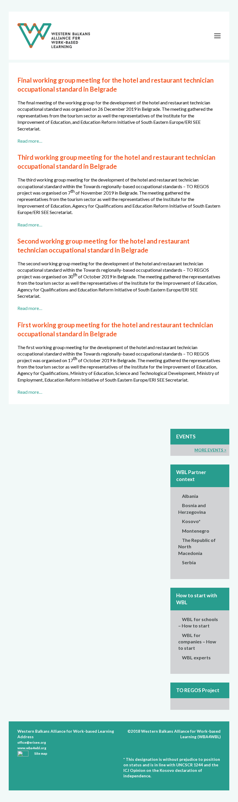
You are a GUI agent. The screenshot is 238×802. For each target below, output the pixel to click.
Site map (40, 753)
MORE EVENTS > (210, 450)
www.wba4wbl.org (31, 748)
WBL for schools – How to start (198, 622)
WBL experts (196, 657)
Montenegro (195, 531)
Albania (190, 496)
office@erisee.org (31, 742)
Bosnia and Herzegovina (192, 508)
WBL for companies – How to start (197, 641)
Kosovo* (191, 521)
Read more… (29, 141)
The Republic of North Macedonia (197, 546)
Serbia (189, 562)
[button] (217, 35)
